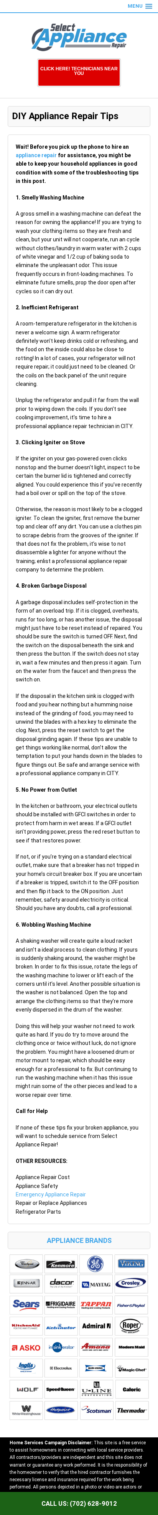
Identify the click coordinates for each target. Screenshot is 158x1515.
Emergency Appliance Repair (51, 1194)
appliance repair (36, 155)
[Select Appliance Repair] (79, 37)
